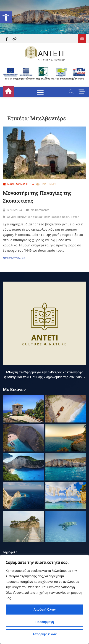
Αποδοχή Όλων (45, 609)
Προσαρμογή (44, 622)
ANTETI (51, 53)
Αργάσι (11, 217)
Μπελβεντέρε (52, 217)
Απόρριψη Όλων (45, 634)
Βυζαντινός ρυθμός (29, 217)
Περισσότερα (13, 258)
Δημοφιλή (10, 552)
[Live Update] (82, 38)
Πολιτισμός (49, 184)
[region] (44, 599)
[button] (6, 17)
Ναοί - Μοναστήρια (20, 184)
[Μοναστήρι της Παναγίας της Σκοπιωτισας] (44, 153)
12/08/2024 (14, 210)
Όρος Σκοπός (70, 217)
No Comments (40, 210)
